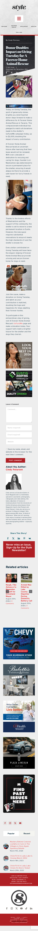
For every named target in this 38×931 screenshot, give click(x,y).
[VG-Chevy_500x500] (19, 629)
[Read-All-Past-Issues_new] (19, 775)
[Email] (28, 72)
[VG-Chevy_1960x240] (19, 106)
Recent (27, 833)
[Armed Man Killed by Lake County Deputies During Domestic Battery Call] (11, 578)
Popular (11, 833)
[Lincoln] (19, 738)
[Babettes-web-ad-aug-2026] (19, 665)
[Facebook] (6, 72)
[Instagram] (10, 823)
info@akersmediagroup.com (21, 883)
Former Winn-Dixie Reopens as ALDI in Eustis (26, 589)
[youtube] (21, 908)
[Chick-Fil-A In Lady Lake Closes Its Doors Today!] (6, 867)
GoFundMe (18, 323)
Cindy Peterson (14, 469)
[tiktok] (26, 908)
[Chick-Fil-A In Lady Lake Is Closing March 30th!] (6, 857)
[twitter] (16, 908)
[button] (7, 591)
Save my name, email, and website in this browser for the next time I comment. (19, 452)
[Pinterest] (22, 72)
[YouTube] (20, 823)
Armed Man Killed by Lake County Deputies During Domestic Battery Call (11, 593)
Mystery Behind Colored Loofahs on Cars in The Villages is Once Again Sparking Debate (20, 845)
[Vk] (30, 538)
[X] (12, 72)
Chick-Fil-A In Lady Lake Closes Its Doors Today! (20, 867)
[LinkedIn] (17, 72)
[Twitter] (15, 823)
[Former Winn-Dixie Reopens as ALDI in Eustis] (26, 578)
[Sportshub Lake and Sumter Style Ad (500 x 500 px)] (19, 702)
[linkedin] (31, 908)
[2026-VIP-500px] (19, 343)
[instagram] (12, 908)
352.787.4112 (21, 881)
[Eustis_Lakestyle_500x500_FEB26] (19, 372)
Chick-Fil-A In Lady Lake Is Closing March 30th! (21, 857)
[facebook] (7, 908)
